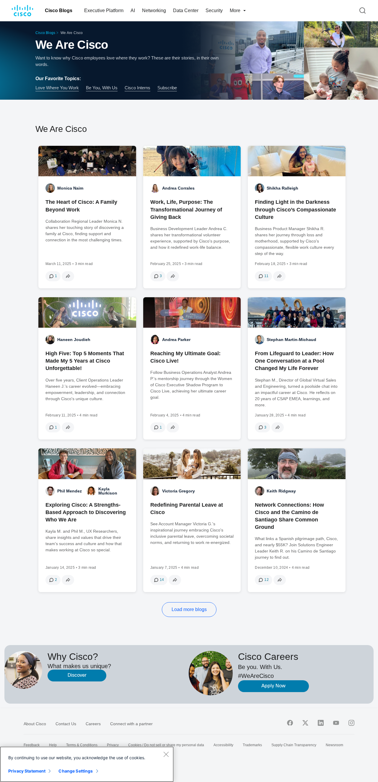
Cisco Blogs (58, 10)
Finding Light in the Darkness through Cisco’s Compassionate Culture (295, 209)
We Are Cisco (71, 44)
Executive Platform (103, 10)
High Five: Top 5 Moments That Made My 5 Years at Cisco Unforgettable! (84, 360)
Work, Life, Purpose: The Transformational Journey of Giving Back (186, 209)
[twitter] (305, 723)
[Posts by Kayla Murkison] (91, 491)
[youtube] (336, 723)
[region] (87, 764)
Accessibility (223, 745)
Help (53, 745)
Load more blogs (189, 609)
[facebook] (290, 723)
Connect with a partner (131, 723)
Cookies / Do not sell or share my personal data (166, 745)
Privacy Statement (26, 770)
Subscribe (167, 87)
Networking (154, 10)
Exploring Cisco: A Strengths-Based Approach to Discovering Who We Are (85, 512)
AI (133, 10)
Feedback (32, 745)
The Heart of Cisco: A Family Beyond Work (81, 205)
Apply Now (273, 686)
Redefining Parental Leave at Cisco (186, 508)
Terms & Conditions (81, 745)
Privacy (113, 745)
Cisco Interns (137, 87)
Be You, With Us (102, 87)
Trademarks (252, 745)
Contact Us (66, 723)
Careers (93, 723)
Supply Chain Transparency (293, 745)
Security (214, 10)
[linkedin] (321, 723)
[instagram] (351, 723)
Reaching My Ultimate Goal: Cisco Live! (185, 357)
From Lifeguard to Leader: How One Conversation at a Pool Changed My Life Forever (294, 360)
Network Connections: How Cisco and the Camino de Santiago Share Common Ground (289, 516)
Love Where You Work (57, 87)
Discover (77, 675)
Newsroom (334, 745)
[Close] (166, 754)
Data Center (185, 10)
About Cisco (35, 723)
